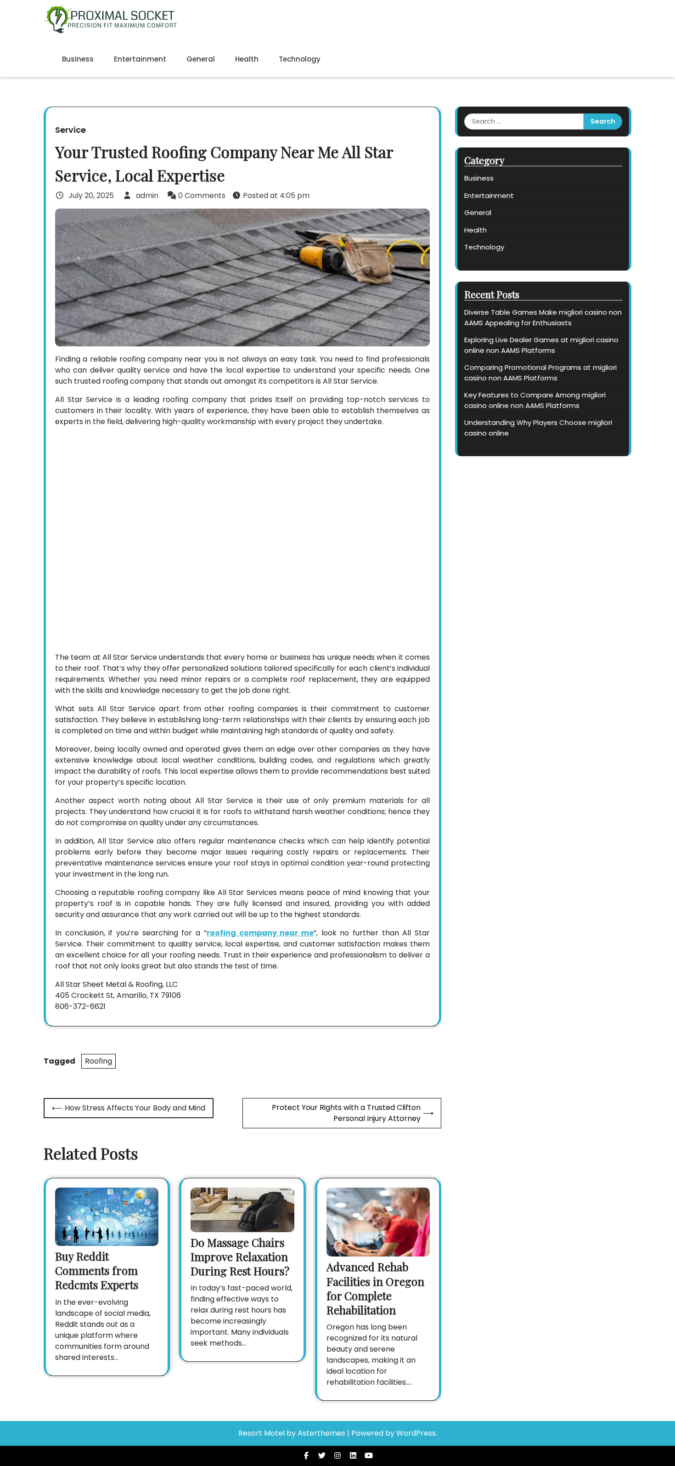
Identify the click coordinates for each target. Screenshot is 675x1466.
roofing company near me (260, 933)
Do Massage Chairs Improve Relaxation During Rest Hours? (240, 1256)
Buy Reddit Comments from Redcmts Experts (96, 1270)
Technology (300, 59)
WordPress (416, 1433)
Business (78, 59)
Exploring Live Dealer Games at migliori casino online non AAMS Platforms (541, 345)
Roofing (98, 1061)
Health (247, 59)
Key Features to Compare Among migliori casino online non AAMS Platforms (535, 400)
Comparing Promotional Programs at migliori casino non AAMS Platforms (540, 372)
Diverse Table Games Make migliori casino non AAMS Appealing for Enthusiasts (543, 317)
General (200, 59)
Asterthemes (321, 1433)
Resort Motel (261, 1433)
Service (70, 130)
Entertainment (140, 59)
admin (147, 195)
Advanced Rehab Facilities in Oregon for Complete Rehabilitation (375, 1288)
